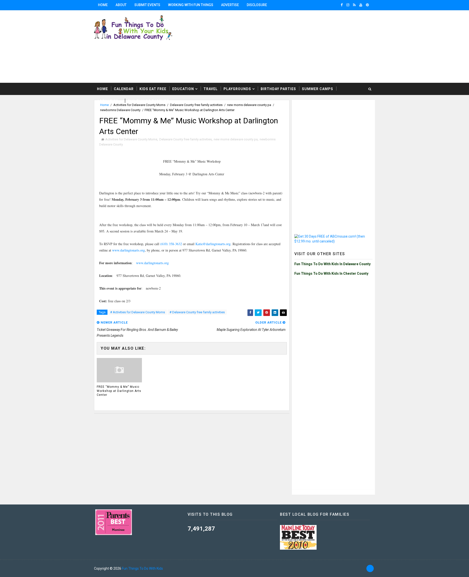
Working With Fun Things (190, 5)
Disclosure (257, 5)
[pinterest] (367, 5)
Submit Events (147, 5)
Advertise (230, 5)
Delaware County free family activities (185, 139)
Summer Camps (317, 89)
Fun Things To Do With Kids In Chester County (331, 273)
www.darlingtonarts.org (128, 250)
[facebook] (342, 5)
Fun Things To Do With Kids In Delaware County (332, 264)
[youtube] (360, 5)
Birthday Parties (278, 89)
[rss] (354, 5)
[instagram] (348, 5)
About (121, 5)
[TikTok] (370, 568)
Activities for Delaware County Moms (131, 139)
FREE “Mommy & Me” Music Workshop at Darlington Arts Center (119, 391)
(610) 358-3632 (171, 243)
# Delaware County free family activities (197, 312)
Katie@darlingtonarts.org (213, 243)
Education (183, 89)
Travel (210, 89)
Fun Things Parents (148, 101)
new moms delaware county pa (236, 139)
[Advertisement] (315, 46)
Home (103, 5)
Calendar (124, 89)
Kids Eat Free (152, 89)
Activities (107, 101)
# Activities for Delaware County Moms (137, 312)
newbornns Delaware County (120, 110)
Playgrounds (237, 89)
